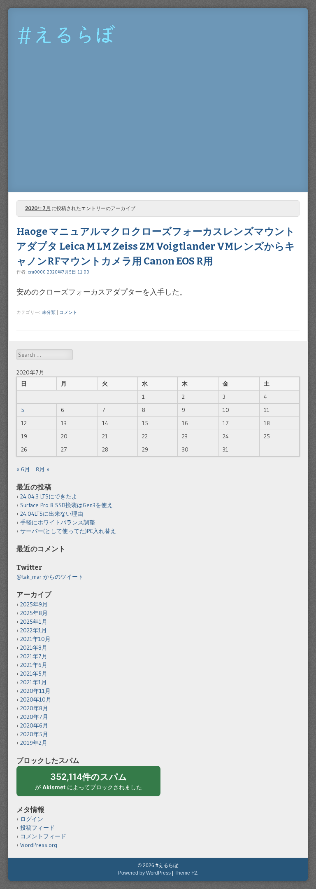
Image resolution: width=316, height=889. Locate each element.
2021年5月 (33, 673)
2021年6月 (33, 665)
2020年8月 (34, 708)
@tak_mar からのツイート (50, 576)
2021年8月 (33, 647)
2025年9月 (34, 604)
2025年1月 (33, 621)
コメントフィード (43, 836)
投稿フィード (37, 827)
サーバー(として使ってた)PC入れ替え (68, 531)
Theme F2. (186, 873)
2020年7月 (34, 717)
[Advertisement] (158, 130)
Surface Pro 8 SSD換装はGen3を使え (66, 505)
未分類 (49, 312)
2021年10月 (35, 639)
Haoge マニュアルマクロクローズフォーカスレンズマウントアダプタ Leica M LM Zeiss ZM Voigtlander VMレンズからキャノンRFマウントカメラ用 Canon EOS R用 (155, 246)
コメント (68, 312)
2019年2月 (33, 742)
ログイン (31, 819)
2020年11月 (35, 691)
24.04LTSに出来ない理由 (51, 513)
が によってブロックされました (92, 784)
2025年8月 (34, 613)
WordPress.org (38, 845)
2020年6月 (34, 725)
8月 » (42, 469)
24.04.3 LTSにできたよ (48, 496)
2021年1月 (33, 682)
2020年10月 (35, 699)
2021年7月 (33, 656)
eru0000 (37, 272)
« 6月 (23, 469)
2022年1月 (33, 630)
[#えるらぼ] (67, 55)
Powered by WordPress (144, 873)
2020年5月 (34, 734)
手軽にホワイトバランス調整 (57, 522)
